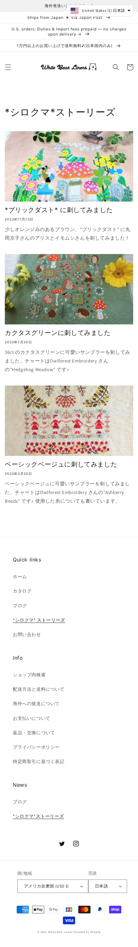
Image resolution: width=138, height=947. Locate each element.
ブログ (20, 606)
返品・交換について (34, 733)
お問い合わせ (27, 634)
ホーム (20, 576)
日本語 (101, 886)
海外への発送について (36, 703)
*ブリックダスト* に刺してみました (59, 210)
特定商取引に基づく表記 (39, 761)
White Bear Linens (60, 932)
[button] (8, 67)
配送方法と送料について (39, 689)
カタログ (22, 591)
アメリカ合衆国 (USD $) (46, 886)
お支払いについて (31, 718)
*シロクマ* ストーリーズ (39, 620)
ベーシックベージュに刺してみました (61, 464)
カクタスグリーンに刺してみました (58, 333)
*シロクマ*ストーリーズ (38, 816)
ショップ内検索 (29, 675)
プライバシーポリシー (36, 747)
